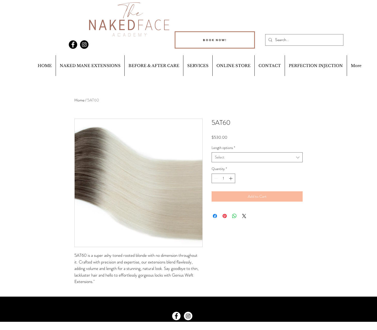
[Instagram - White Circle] (188, 316)
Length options (223, 147)
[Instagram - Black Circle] (84, 44)
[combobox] (257, 157)
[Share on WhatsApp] (234, 216)
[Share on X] (244, 216)
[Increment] (231, 178)
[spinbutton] (223, 178)
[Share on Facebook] (215, 216)
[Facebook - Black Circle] (73, 44)
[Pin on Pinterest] (225, 216)
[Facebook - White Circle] (176, 316)
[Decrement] (215, 178)
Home (79, 100)
